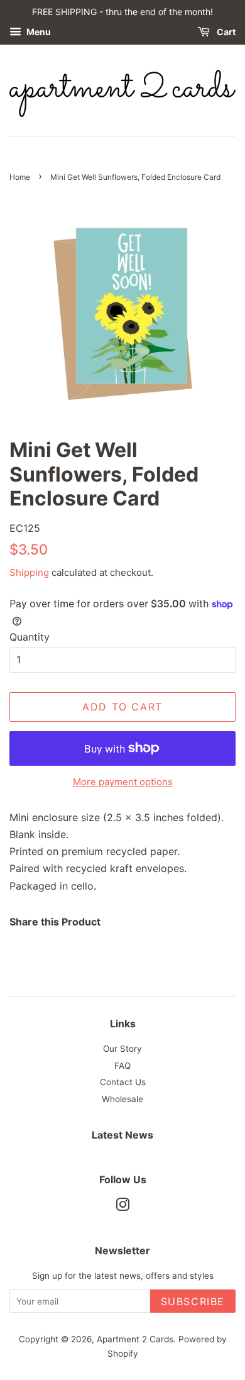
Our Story (122, 1049)
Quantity (29, 637)
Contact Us (123, 1082)
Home (19, 177)
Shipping (29, 572)
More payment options (123, 782)
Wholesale (122, 1099)
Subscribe (193, 1301)
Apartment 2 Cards (135, 1339)
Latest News (122, 1135)
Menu (37, 31)
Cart (225, 31)
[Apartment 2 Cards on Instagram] (122, 1207)
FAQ (122, 1066)
